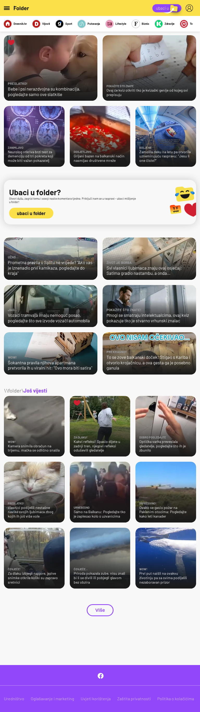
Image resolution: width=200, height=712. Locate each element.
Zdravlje (169, 23)
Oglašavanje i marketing (52, 698)
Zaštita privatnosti (134, 698)
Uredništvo (14, 698)
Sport (68, 23)
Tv (191, 23)
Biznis (145, 23)
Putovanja (94, 23)
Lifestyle (120, 23)
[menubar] (190, 8)
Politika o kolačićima (175, 698)
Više (100, 610)
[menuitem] (190, 8)
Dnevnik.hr (20, 23)
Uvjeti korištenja (96, 698)
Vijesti (46, 23)
